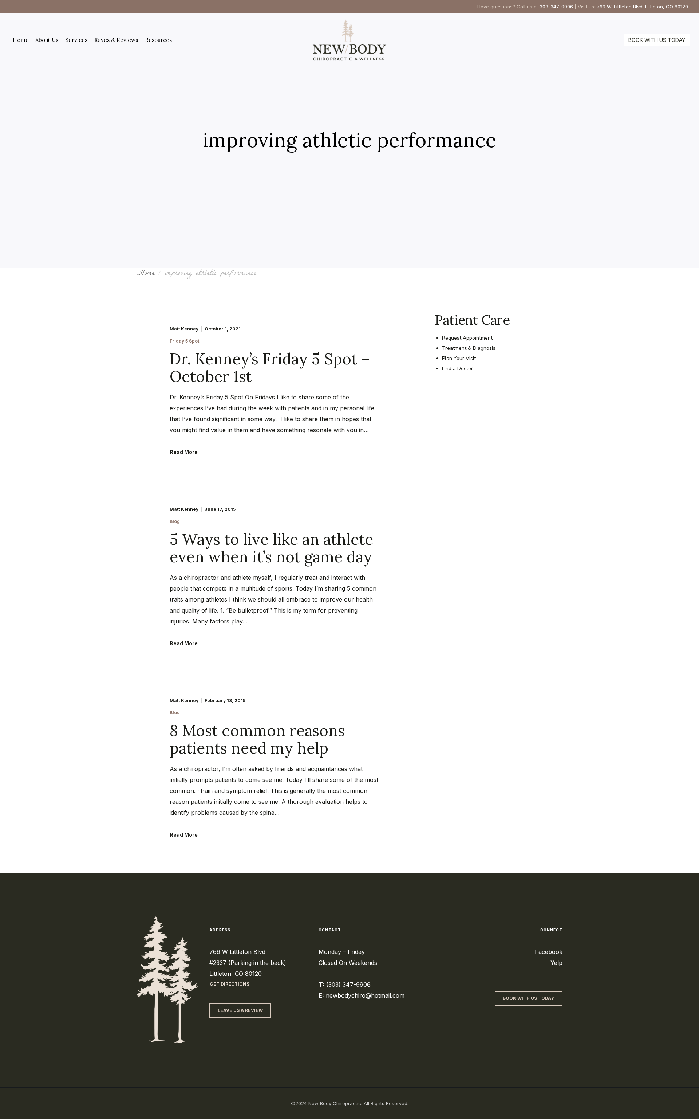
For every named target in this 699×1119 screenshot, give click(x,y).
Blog (175, 521)
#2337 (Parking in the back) (247, 962)
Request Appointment (467, 337)
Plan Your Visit (459, 358)
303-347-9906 (556, 6)
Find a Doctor (457, 368)
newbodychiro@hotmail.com (365, 995)
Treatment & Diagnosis (468, 348)
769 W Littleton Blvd (237, 951)
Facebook (548, 951)
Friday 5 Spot (184, 341)
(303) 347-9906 (348, 984)
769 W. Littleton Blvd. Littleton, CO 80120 (642, 6)
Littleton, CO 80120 (235, 973)
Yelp (556, 962)
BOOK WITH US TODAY (656, 40)
